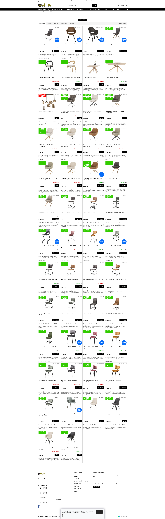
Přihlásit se (96, 486)
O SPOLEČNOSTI (82, 1)
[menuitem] (44, 9)
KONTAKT (68, 1)
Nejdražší (56, 23)
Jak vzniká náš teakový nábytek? (80, 490)
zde (87, 512)
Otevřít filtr (82, 19)
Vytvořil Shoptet (124, 516)
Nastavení (65, 516)
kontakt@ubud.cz (43, 502)
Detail (57, 84)
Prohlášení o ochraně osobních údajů (81, 481)
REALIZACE (76, 491)
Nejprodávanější (64, 23)
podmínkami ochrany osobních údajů (111, 483)
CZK (120, 1)
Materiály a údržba (77, 483)
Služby (75, 485)
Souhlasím (99, 512)
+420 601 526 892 (43, 500)
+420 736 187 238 (43, 497)
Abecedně (72, 23)
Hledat (94, 5)
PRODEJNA (75, 1)
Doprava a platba (77, 488)
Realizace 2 (76, 486)
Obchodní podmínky (92, 1)
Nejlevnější (50, 23)
